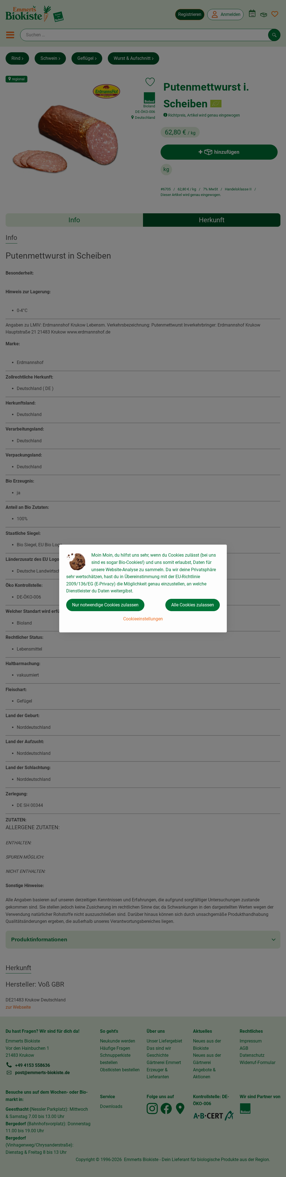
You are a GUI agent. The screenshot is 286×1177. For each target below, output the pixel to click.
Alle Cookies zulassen (192, 605)
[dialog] (143, 588)
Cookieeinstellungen (143, 618)
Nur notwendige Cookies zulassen (105, 605)
